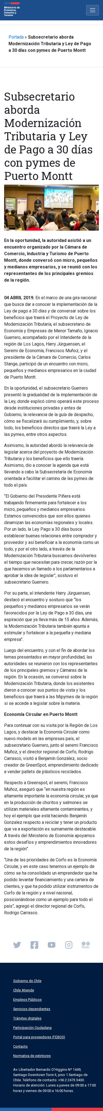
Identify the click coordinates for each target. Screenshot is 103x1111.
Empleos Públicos (27, 999)
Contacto (20, 1046)
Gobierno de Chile (27, 981)
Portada (16, 37)
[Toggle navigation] (92, 10)
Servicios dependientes (31, 1009)
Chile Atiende (23, 990)
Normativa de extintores (32, 1056)
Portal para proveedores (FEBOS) (39, 1037)
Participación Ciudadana (32, 1028)
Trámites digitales (27, 1018)
